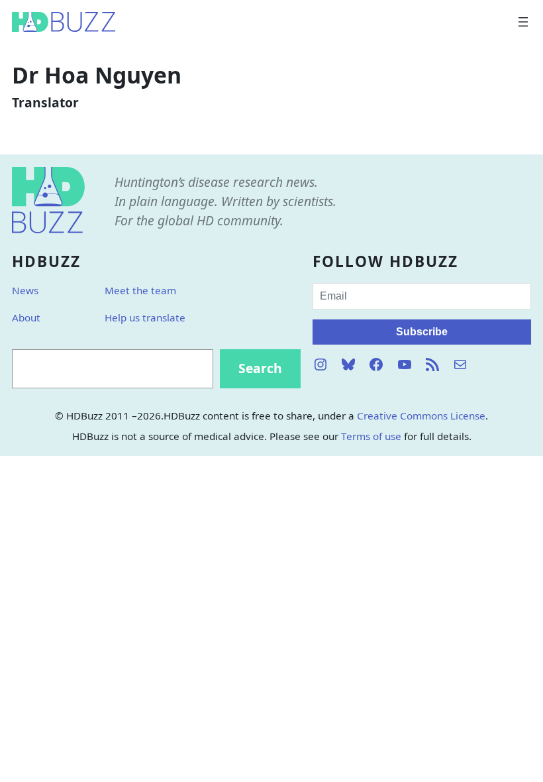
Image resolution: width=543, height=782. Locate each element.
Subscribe (422, 331)
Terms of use (371, 436)
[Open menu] (523, 22)
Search (260, 368)
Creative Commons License (421, 415)
